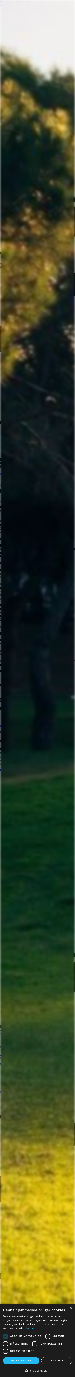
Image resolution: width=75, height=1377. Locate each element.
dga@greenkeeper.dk (13, 473)
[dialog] (37, 1340)
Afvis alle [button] (57, 1360)
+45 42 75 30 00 (10, 719)
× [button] (70, 1308)
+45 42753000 (9, 1054)
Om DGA (6, 1092)
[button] (37, 1370)
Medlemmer (7, 1064)
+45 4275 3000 (9, 452)
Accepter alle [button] (21, 1360)
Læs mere (31, 1328)
